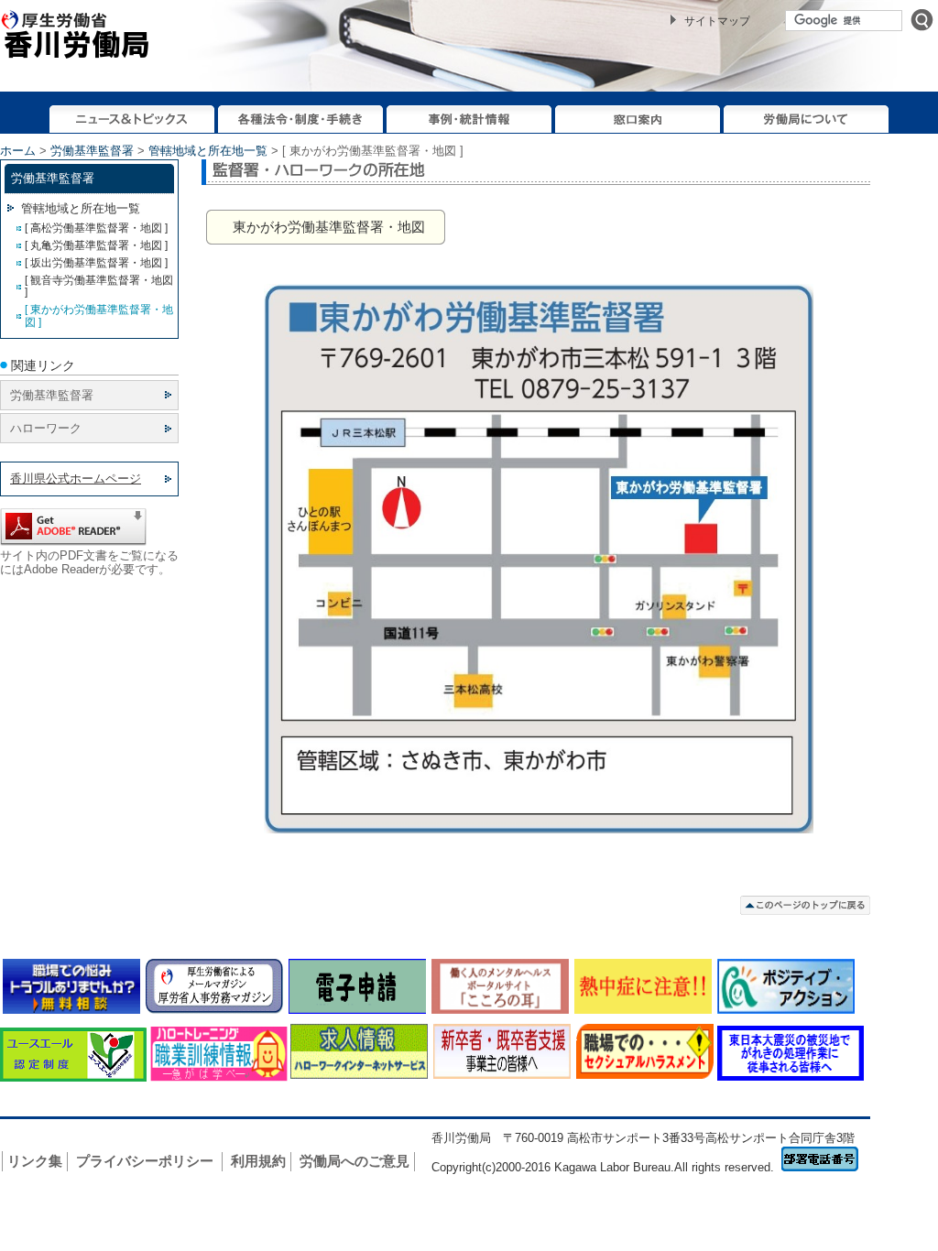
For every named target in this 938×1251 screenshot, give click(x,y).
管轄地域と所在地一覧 (207, 151)
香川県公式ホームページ (75, 478)
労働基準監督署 (92, 151)
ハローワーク (46, 428)
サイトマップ (717, 21)
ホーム (18, 151)
